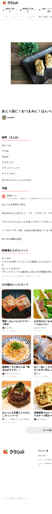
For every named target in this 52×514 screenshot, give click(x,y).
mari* (39, 373)
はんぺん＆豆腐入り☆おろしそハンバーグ (16, 414)
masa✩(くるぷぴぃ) (12, 373)
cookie (10, 117)
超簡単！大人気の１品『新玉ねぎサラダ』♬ (16, 368)
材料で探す (42, 456)
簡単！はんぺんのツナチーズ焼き (16, 322)
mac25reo (9, 328)
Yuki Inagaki (42, 419)
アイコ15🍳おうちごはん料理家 (17, 419)
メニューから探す (45, 459)
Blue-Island (41, 328)
